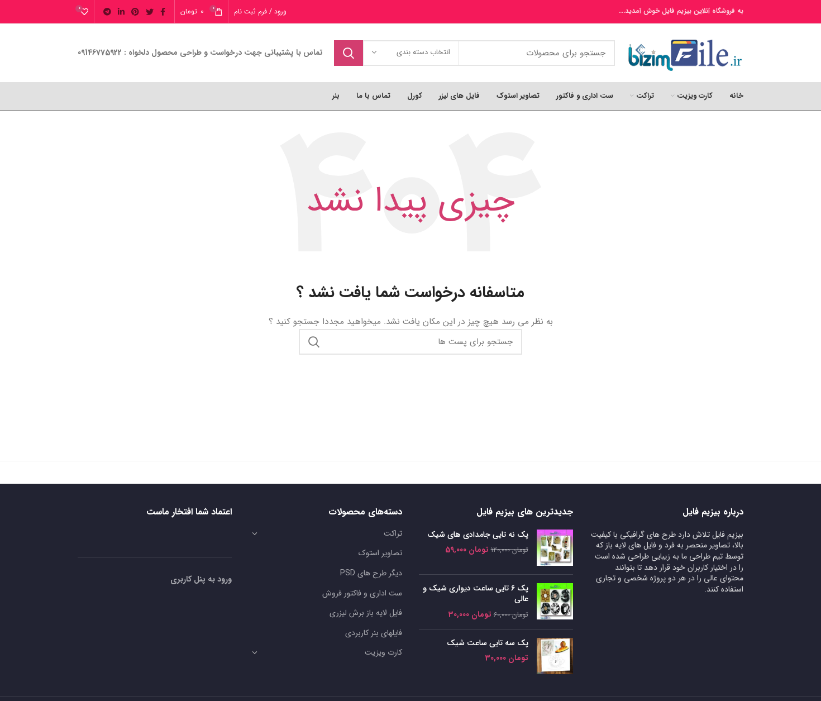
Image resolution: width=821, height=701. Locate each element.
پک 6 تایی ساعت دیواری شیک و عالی (475, 594)
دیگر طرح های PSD (371, 573)
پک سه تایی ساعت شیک (487, 643)
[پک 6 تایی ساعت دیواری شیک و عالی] (555, 602)
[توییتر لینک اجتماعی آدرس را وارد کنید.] (149, 11)
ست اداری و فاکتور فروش (362, 593)
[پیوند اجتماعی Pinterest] (135, 11)
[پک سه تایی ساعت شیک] (555, 656)
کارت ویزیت (383, 652)
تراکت (393, 533)
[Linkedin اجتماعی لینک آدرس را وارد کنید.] (121, 11)
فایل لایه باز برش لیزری (366, 613)
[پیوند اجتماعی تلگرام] (107, 11)
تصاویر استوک (380, 553)
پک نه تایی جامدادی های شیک (477, 535)
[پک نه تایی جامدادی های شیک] (555, 548)
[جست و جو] (348, 53)
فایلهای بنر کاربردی (373, 633)
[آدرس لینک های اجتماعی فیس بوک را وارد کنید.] (163, 11)
